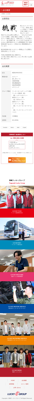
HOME (13, 380)
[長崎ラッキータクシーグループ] (8, 2)
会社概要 (24, 380)
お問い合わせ (17, 387)
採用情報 (11, 384)
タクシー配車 (24, 384)
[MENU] (31, 4)
